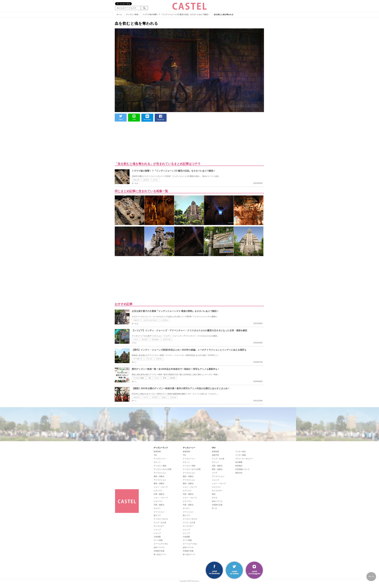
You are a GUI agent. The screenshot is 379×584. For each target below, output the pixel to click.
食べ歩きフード (160, 554)
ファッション (159, 512)
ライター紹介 (240, 451)
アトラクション (160, 473)
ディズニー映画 (138, 378)
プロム (164, 397)
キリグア (145, 339)
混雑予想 (215, 455)
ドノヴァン (164, 320)
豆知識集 (157, 537)
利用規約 (238, 466)
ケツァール (167, 339)
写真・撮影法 (159, 494)
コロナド (136, 320)
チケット (157, 462)
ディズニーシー (160, 459)
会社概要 (238, 462)
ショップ (157, 530)
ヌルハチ (136, 180)
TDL (155, 455)
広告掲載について (242, 469)
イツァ (135, 339)
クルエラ (136, 397)
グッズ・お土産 (160, 522)
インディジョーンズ (150, 320)
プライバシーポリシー (244, 459)
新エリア (157, 515)
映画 (213, 494)
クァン (155, 180)
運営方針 (238, 473)
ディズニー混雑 (160, 466)
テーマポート (137, 359)
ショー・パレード (161, 487)
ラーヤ (145, 397)
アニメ (157, 378)
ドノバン (149, 359)
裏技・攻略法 (159, 476)
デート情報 (158, 540)
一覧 (149, 378)
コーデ (214, 473)
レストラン (158, 491)
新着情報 (157, 451)
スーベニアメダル (161, 544)
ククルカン (155, 339)
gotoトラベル (159, 547)
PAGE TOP (371, 576)
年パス (214, 508)
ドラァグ (155, 397)
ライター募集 (240, 455)
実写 (164, 378)
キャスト (157, 508)
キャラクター (159, 526)
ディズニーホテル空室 (162, 469)
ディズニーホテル (161, 519)
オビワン (146, 180)
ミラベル (173, 397)
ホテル (214, 498)
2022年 (172, 378)
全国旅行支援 (159, 551)
